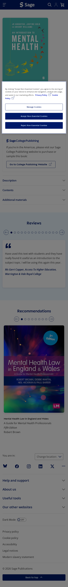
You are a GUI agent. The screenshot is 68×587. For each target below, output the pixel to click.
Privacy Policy (41, 95)
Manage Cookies (34, 107)
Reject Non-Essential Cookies (34, 125)
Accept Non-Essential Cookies (34, 116)
